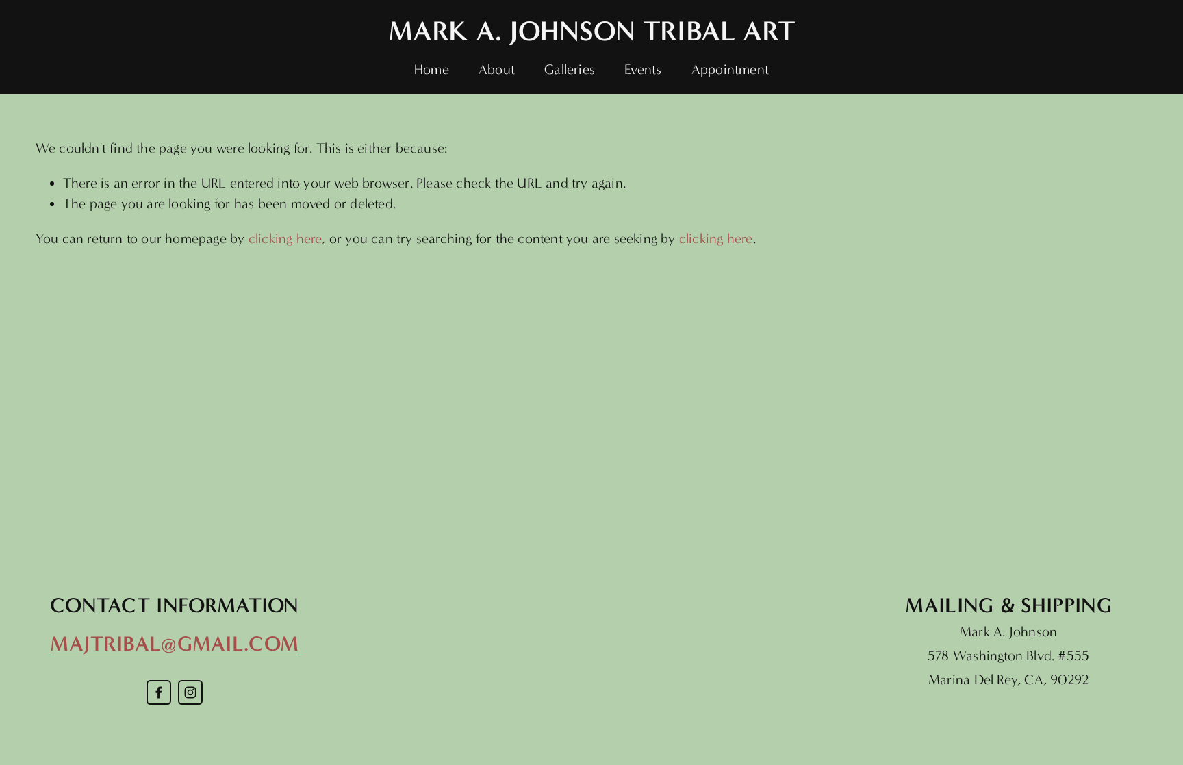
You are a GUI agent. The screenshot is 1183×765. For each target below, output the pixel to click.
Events (642, 69)
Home (431, 69)
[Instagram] (190, 692)
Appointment (730, 69)
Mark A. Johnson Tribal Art (592, 30)
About (497, 69)
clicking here (285, 239)
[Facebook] (159, 692)
